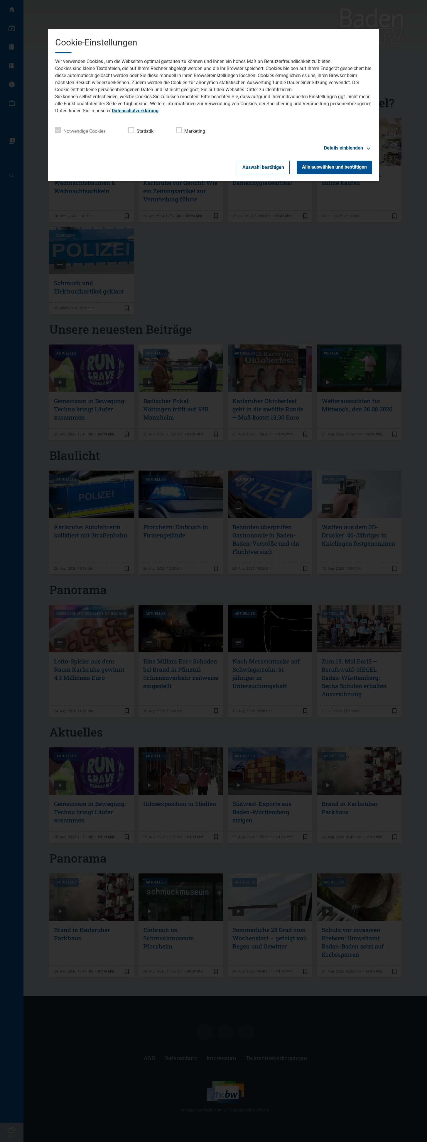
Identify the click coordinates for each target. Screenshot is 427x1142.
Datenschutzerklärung (135, 110)
